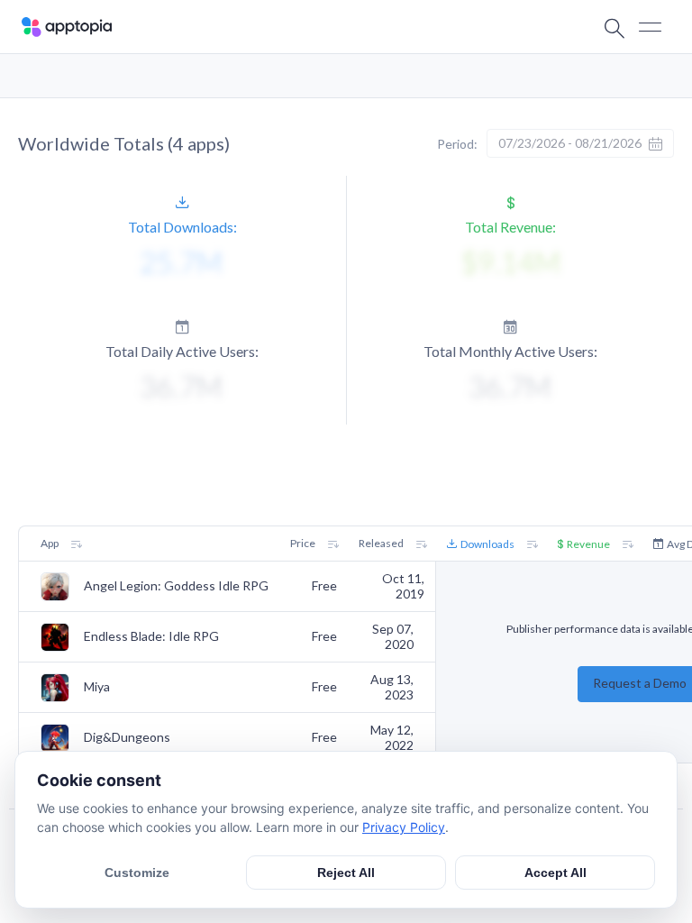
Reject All (346, 872)
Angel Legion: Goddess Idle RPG (176, 586)
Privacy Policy (403, 827)
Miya (97, 687)
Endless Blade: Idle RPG (151, 636)
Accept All (555, 872)
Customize (137, 872)
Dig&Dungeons (127, 737)
